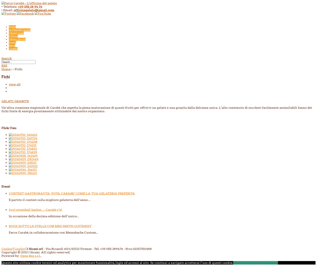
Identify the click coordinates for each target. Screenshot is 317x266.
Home (6, 69)
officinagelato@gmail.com (34, 10)
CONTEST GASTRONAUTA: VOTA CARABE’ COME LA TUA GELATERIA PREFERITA (72, 193)
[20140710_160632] (23, 135)
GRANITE (21, 101)
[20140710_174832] (23, 149)
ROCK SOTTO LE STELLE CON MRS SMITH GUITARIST (50, 226)
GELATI (7, 101)
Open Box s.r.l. (30, 256)
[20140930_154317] (23, 169)
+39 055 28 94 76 (30, 6)
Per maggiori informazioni (258, 263)
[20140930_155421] (23, 173)
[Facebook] (25, 13)
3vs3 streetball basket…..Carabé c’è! (35, 210)
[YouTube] (43, 13)
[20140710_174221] (22, 145)
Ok (235, 263)
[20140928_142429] (23, 155)
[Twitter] (8, 13)
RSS (4, 65)
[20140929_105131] (23, 162)
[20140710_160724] (23, 138)
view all (15, 84)
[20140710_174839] (23, 152)
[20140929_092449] (23, 159)
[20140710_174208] (23, 142)
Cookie (6, 249)
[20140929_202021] (23, 166)
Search (6, 58)
